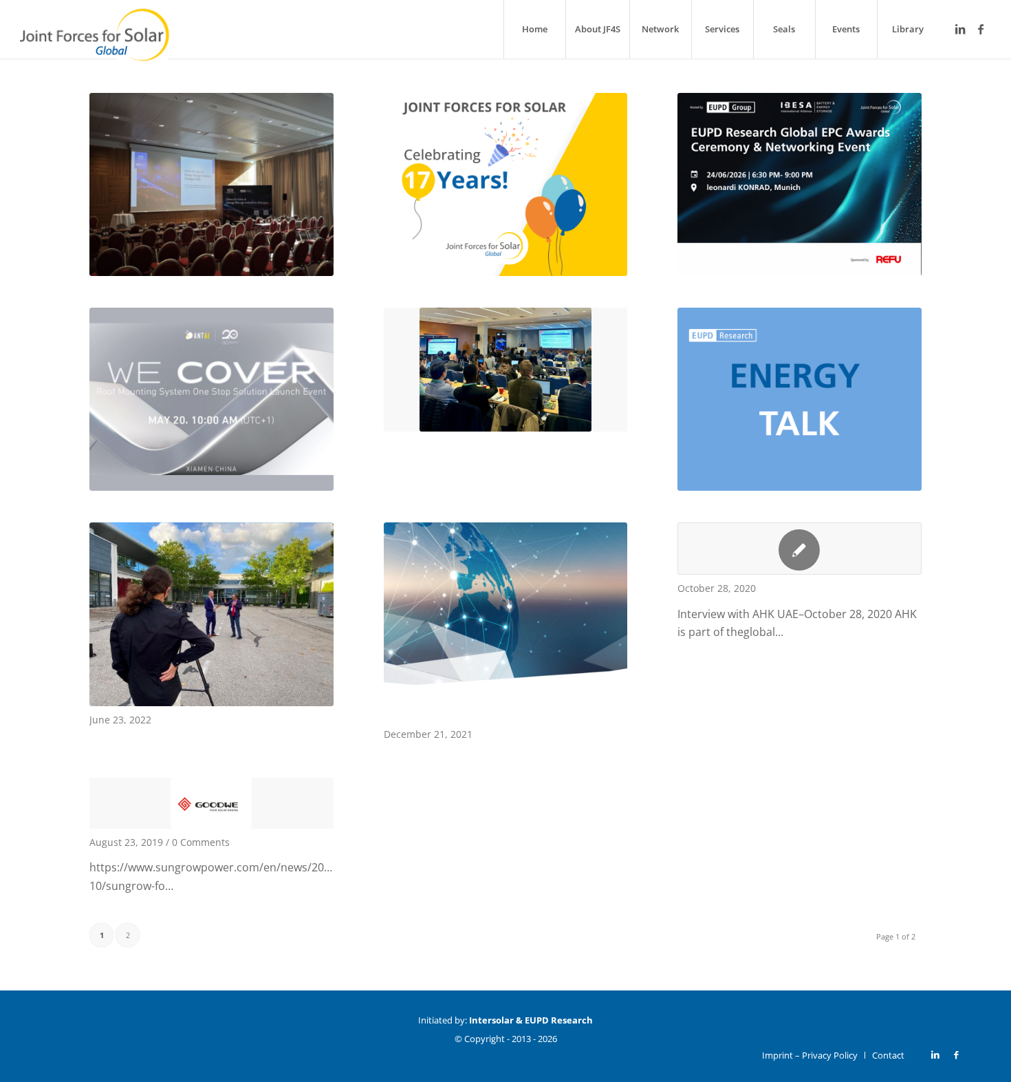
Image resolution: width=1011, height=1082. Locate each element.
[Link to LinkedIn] (960, 29)
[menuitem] (534, 29)
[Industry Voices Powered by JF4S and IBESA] (506, 621)
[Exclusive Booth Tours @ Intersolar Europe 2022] (211, 614)
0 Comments (201, 842)
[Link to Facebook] (980, 29)
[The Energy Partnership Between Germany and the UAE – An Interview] (799, 548)
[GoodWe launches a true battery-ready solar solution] (211, 803)
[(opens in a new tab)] (211, 184)
